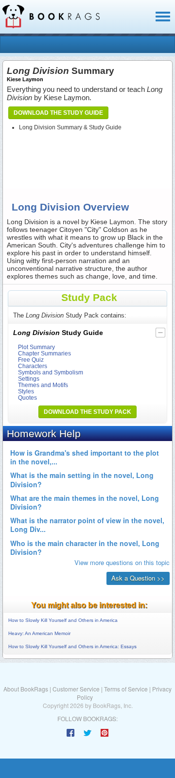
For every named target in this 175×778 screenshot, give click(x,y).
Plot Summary (36, 347)
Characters (32, 366)
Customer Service (76, 689)
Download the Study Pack (87, 411)
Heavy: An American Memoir (39, 633)
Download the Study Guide (58, 112)
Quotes (27, 397)
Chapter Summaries (44, 353)
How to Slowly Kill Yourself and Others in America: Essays (72, 646)
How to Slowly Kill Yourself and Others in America (63, 620)
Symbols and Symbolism (50, 372)
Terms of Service (126, 689)
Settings (28, 378)
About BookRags (25, 689)
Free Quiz (31, 359)
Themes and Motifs (43, 385)
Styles (26, 391)
